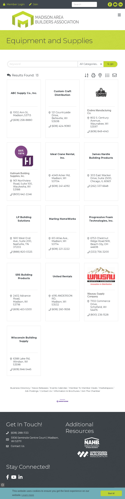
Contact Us (46, 391)
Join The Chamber (90, 391)
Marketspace (106, 388)
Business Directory (20, 388)
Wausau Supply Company (95, 295)
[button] (9, 75)
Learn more (28, 495)
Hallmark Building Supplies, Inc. (19, 174)
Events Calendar (58, 388)
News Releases (40, 388)
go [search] (111, 63)
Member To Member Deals (83, 388)
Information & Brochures (66, 391)
